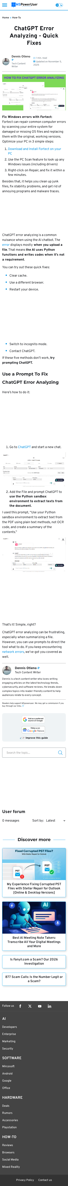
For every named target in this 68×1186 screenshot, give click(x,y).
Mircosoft (8, 1066)
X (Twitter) (30, 1006)
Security (7, 1049)
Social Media (10, 1160)
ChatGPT (24, 447)
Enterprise (9, 1034)
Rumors (7, 1113)
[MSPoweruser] (24, 5)
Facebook (20, 1006)
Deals (5, 1106)
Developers (9, 1027)
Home (5, 17)
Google (6, 1081)
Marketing (8, 1041)
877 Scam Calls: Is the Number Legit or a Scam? (34, 979)
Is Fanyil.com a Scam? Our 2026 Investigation (34, 962)
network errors (13, 652)
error (6, 245)
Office (6, 1088)
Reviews (7, 1145)
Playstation (9, 1127)
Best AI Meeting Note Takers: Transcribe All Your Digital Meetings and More (34, 942)
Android (7, 1074)
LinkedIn (49, 1006)
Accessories (10, 1120)
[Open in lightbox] (34, 469)
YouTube (39, 1006)
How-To (16, 17)
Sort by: (38, 821)
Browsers (8, 1152)
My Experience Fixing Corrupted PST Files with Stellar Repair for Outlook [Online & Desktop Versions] (34, 888)
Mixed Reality (11, 1167)
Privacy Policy (25, 1180)
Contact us (45, 1180)
